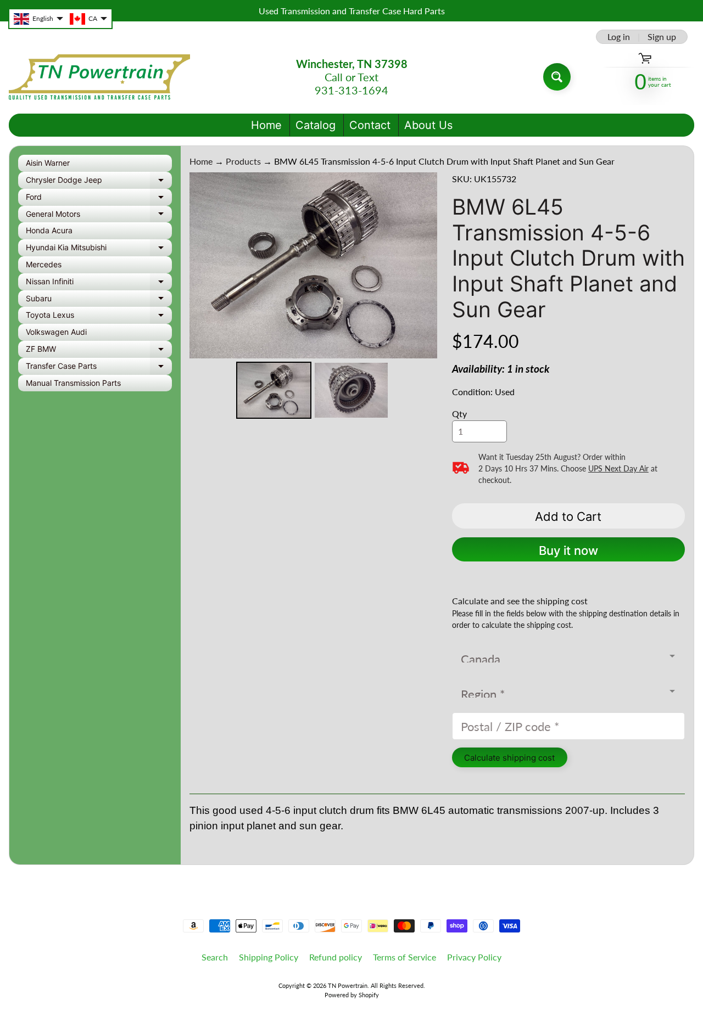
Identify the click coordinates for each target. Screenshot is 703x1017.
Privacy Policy (474, 957)
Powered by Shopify (352, 994)
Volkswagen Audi (56, 331)
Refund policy (335, 957)
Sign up (662, 36)
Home (266, 125)
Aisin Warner (48, 162)
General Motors (99, 216)
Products (243, 161)
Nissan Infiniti (99, 283)
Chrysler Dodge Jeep (99, 182)
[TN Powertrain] (99, 77)
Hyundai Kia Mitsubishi (99, 249)
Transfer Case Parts (99, 368)
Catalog (315, 125)
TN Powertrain (347, 985)
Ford (99, 199)
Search (215, 957)
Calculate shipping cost (509, 757)
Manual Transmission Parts (73, 382)
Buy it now (568, 550)
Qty (459, 413)
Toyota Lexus (99, 317)
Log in (618, 36)
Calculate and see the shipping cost (520, 600)
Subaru (99, 300)
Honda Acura (49, 230)
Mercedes (44, 264)
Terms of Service (404, 957)
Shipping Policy (268, 957)
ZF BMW (99, 351)
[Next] (421, 265)
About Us (428, 125)
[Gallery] (313, 297)
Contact (369, 125)
